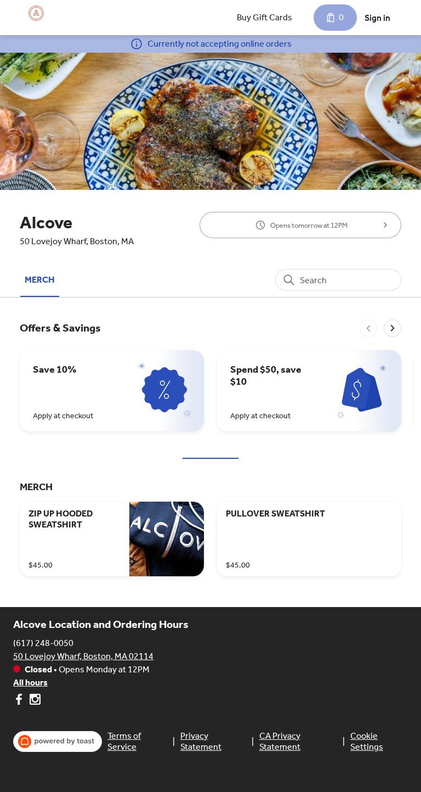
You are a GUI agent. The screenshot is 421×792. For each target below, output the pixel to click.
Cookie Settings (366, 741)
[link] (40, 279)
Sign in (377, 18)
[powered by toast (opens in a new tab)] (57, 741)
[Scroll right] (392, 328)
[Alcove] (36, 13)
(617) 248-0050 (43, 643)
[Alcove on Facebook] (20, 701)
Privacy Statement (200, 741)
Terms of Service (124, 741)
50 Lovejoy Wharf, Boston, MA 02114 (83, 656)
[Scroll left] (368, 328)
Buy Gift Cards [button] (264, 17)
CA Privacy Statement (279, 741)
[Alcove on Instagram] (34, 701)
